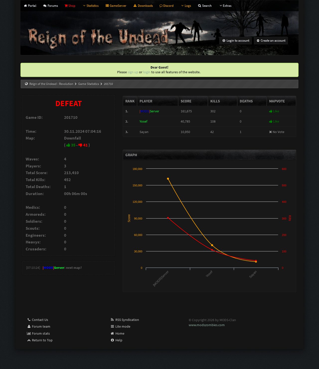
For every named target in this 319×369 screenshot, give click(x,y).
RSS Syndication (127, 319)
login (147, 72)
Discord (167, 5)
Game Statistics (88, 84)
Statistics (92, 5)
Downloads (145, 5)
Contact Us (39, 319)
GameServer (117, 5)
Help (118, 340)
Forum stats (40, 333)
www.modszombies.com (207, 325)
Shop (71, 5)
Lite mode (122, 326)
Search (206, 5)
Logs (188, 5)
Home (119, 333)
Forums (52, 5)
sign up (133, 72)
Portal (31, 5)
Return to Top (42, 340)
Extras (227, 5)
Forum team (40, 326)
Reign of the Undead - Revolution (51, 84)
